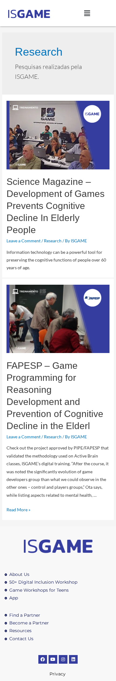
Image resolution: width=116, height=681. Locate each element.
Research (53, 240)
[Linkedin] (73, 659)
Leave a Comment (23, 240)
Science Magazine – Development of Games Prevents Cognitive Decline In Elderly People (55, 206)
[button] (87, 13)
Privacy (58, 674)
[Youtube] (53, 659)
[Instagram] (63, 659)
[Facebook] (42, 659)
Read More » (18, 509)
